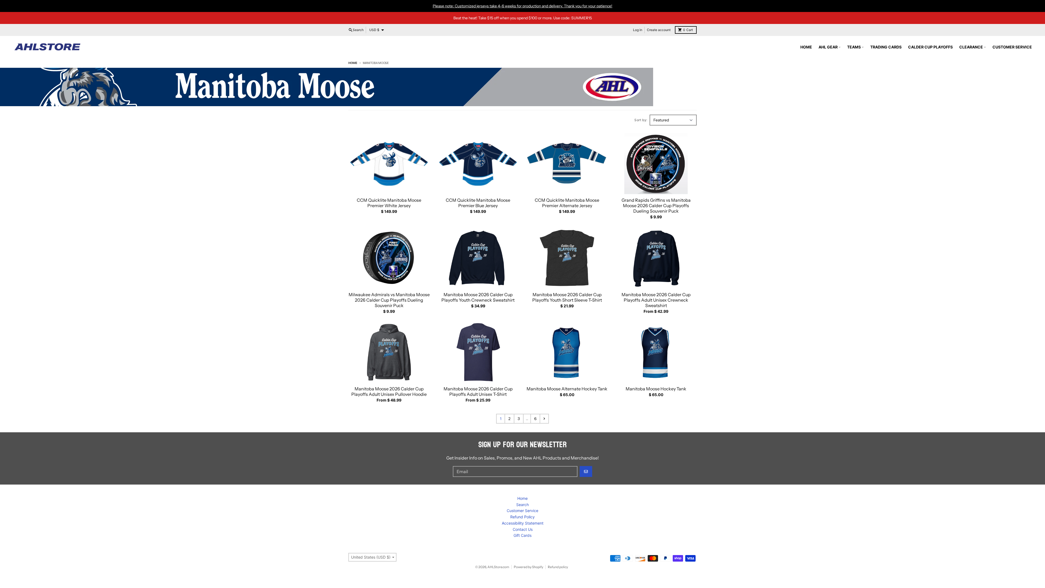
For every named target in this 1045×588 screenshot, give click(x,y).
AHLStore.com (498, 567)
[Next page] (544, 418)
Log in (637, 30)
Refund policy (558, 567)
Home (352, 63)
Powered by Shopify (528, 567)
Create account (659, 30)
